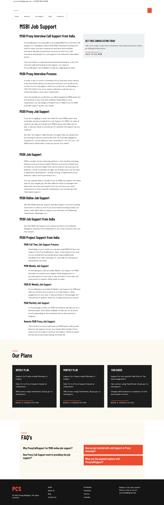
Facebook (87, 490)
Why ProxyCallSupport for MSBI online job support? (48, 448)
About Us (51, 490)
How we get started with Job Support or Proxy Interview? (108, 449)
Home (50, 487)
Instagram (87, 487)
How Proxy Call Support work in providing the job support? (46, 456)
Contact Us (52, 497)
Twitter (86, 494)
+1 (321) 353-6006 (40, 1)
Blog (49, 494)
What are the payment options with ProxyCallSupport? (102, 460)
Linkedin (87, 497)
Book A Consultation (27, 403)
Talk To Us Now (93, 54)
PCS (16, 488)
